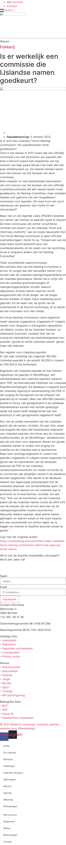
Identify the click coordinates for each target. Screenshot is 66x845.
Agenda (7, 793)
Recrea (6, 683)
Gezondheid (10, 671)
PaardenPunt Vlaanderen (18, 717)
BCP (5, 705)
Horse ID (7, 713)
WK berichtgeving (13, 695)
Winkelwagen (10, 806)
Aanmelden (9, 640)
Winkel (6, 828)
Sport (5, 687)
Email (3, 587)
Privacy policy (11, 656)
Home (6, 746)
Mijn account (10, 814)
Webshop (8, 799)
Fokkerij (7, 47)
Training (7, 691)
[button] (33, 38)
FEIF (5, 709)
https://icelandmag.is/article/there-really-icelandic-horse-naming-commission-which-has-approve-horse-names (32, 545)
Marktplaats (9, 779)
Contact (7, 841)
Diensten (8, 759)
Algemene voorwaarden (17, 648)
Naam (3, 576)
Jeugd (6, 679)
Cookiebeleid (10, 652)
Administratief (11, 667)
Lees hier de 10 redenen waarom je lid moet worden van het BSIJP (30, 567)
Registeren (9, 644)
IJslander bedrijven (13, 772)
